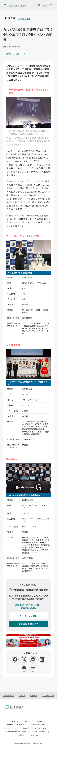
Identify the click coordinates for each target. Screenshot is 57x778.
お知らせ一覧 (15, 721)
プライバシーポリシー (12, 728)
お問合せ (23, 735)
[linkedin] (42, 659)
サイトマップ (34, 735)
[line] (33, 659)
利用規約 (27, 728)
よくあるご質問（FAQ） (40, 732)
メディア (22, 695)
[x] (24, 659)
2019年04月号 (24, 19)
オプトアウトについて (43, 728)
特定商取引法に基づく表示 (17, 725)
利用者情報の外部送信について (17, 732)
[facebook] (15, 659)
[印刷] (24, 668)
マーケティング (8, 695)
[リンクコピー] (33, 668)
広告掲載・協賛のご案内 (39, 725)
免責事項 (40, 721)
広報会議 (33, 695)
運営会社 (28, 721)
